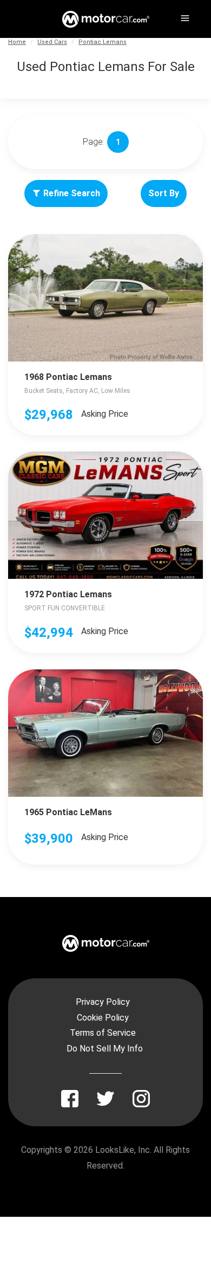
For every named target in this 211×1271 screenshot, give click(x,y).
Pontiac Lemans (102, 42)
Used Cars (52, 42)
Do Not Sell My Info (105, 1048)
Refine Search (71, 193)
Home (17, 42)
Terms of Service (103, 1033)
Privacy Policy (103, 1002)
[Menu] (184, 16)
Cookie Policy (103, 1017)
